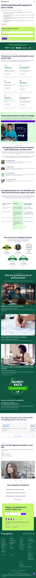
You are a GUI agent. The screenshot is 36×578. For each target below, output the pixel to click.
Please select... (5, 32)
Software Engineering (12, 538)
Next (21, 480)
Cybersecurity (3, 549)
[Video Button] (18, 470)
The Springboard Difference (17, 273)
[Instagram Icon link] (26, 534)
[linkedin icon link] (31, 534)
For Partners (30, 543)
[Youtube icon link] (24, 534)
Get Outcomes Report (18, 436)
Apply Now (4, 38)
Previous (15, 480)
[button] (34, 574)
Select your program (5, 30)
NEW (1, 113)
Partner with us (18, 121)
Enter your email (5, 34)
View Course (7, 88)
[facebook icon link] (29, 534)
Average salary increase (6, 424)
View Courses (4, 24)
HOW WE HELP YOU (18, 145)
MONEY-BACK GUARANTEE (8, 68)
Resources (29, 550)
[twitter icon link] (34, 534)
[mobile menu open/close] (34, 1)
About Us (20, 561)
